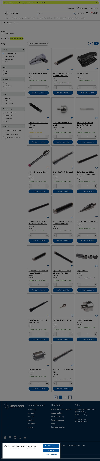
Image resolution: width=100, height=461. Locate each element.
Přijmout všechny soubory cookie (51, 446)
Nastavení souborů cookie (51, 454)
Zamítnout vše (50, 450)
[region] (31, 451)
